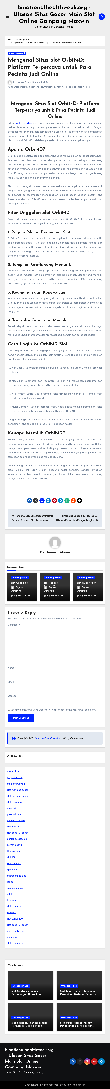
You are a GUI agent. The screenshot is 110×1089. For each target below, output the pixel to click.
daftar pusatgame (17, 839)
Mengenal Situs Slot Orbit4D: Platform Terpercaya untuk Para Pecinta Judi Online (50, 67)
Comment (14, 624)
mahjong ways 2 (16, 783)
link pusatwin (14, 826)
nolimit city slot (15, 931)
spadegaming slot (16, 888)
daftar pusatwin (16, 820)
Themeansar (78, 1084)
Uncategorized (17, 53)
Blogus (64, 1084)
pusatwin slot (14, 814)
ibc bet (10, 882)
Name (12, 668)
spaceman (12, 869)
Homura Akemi (24, 82)
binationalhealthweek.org (48, 738)
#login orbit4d (36, 87)
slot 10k (11, 857)
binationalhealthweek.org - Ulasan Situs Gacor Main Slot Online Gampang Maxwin (54, 14)
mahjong (12, 937)
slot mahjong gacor (17, 790)
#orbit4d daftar (52, 87)
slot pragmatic (15, 943)
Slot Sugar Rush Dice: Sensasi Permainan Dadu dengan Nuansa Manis (29, 1026)
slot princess (14, 906)
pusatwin (12, 808)
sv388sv (11, 912)
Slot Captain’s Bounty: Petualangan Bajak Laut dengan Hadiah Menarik (26, 994)
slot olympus (14, 863)
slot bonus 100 (15, 918)
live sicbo (12, 900)
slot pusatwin (14, 802)
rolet (9, 894)
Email (11, 682)
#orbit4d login (69, 87)
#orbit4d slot (84, 87)
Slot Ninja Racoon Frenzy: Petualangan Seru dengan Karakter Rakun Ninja (76, 1026)
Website (12, 696)
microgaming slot (16, 875)
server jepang (14, 845)
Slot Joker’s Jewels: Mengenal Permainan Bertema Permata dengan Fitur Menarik (78, 994)
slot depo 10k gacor (17, 832)
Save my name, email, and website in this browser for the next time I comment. (53, 709)
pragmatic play (15, 777)
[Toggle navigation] (7, 16)
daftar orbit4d (23, 123)
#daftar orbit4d (19, 87)
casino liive (13, 771)
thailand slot (14, 851)
